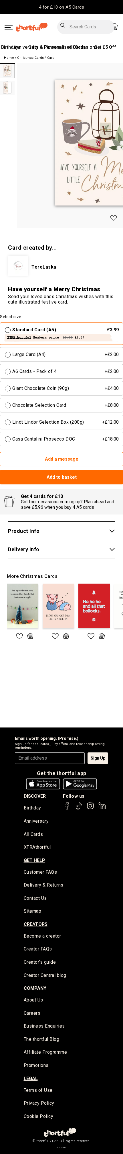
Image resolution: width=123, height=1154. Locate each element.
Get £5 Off (105, 47)
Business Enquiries (44, 1026)
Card (51, 58)
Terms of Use (38, 1090)
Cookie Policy (38, 1116)
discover (35, 796)
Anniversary (25, 47)
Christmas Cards (30, 58)
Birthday (9, 47)
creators (35, 924)
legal (31, 1078)
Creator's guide (40, 962)
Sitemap (32, 911)
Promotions (36, 1065)
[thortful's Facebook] (67, 808)
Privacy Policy (39, 1103)
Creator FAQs (38, 949)
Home (9, 58)
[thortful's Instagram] (90, 808)
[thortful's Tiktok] (79, 808)
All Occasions (83, 47)
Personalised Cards (65, 47)
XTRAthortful (37, 847)
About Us (33, 1000)
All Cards (33, 834)
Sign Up (98, 758)
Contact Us (35, 898)
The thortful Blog (41, 1039)
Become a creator (42, 936)
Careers (32, 1013)
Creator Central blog (45, 975)
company (35, 988)
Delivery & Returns (44, 885)
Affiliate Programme (45, 1052)
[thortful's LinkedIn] (102, 808)
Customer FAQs (40, 872)
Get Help (34, 860)
